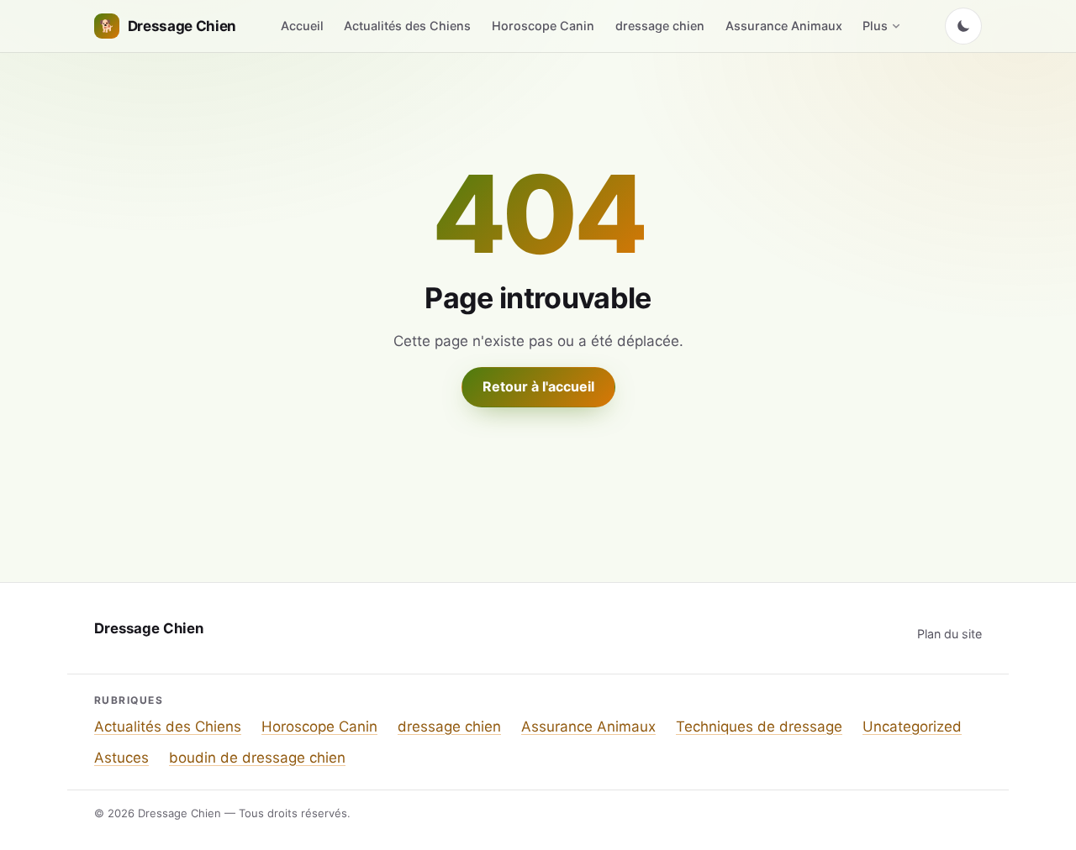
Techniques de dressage (759, 726)
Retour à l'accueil (538, 386)
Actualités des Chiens (407, 25)
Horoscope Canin (543, 25)
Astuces (121, 757)
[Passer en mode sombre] (963, 26)
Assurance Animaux (783, 25)
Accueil (302, 25)
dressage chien (659, 25)
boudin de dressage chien (257, 757)
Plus (875, 25)
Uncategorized (912, 726)
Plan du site (949, 634)
